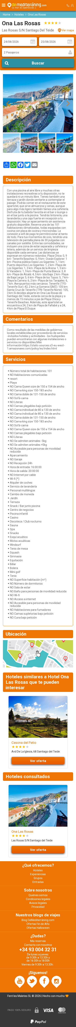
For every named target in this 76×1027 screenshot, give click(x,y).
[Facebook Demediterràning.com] (44, 981)
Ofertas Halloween (38, 927)
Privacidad (38, 906)
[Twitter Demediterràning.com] (32, 981)
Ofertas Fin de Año (38, 923)
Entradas (38, 882)
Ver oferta (38, 761)
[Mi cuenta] (72, 5)
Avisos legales (38, 902)
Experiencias (38, 874)
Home (6, 14)
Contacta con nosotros (38, 944)
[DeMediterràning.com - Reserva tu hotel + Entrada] (27, 5)
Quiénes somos (38, 895)
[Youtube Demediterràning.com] (20, 981)
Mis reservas (38, 941)
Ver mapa (68, 30)
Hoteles (19, 14)
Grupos (38, 878)
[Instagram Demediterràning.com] (56, 981)
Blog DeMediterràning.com (38, 920)
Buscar (38, 63)
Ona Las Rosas (22, 831)
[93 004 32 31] (68, 5)
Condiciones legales (38, 899)
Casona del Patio (23, 743)
